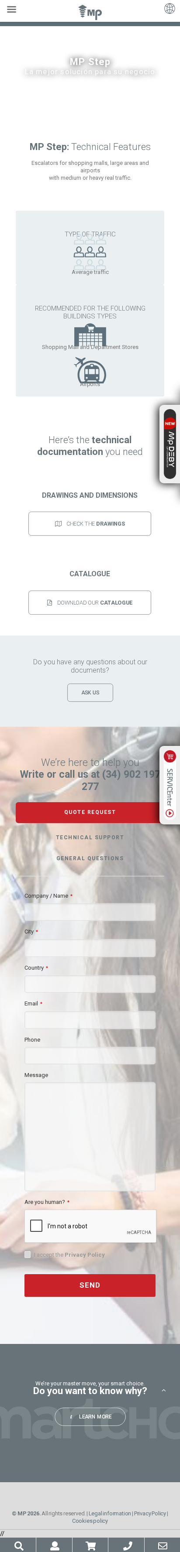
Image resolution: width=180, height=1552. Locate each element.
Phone (32, 1039)
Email (33, 1003)
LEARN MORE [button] (95, 1416)
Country (36, 967)
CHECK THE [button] (95, 523)
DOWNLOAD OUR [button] (95, 602)
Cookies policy (90, 1521)
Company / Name (48, 895)
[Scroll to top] (163, 1390)
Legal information (110, 1513)
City (31, 931)
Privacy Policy (85, 1254)
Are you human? (46, 1202)
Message (36, 1075)
